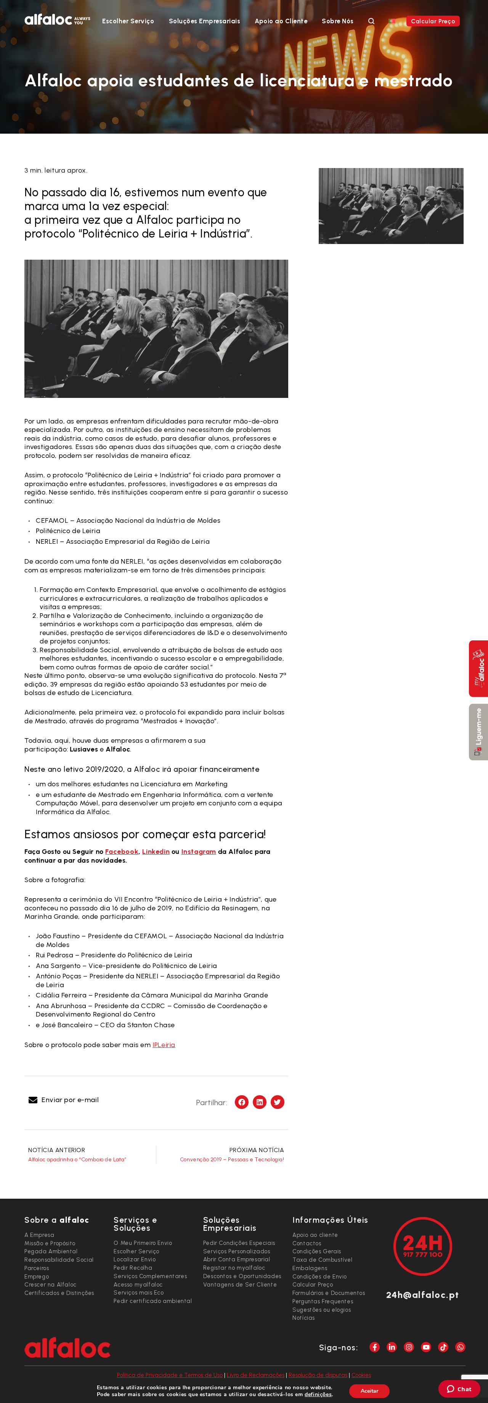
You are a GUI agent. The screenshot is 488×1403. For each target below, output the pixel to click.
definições (318, 1394)
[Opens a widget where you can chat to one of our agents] (459, 1389)
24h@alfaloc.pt (422, 1294)
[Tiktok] (443, 1347)
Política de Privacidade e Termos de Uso (170, 1375)
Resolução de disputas (318, 1375)
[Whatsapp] (460, 1347)
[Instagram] (409, 1347)
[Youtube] (426, 1347)
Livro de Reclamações (255, 1375)
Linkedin (156, 851)
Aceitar (369, 1391)
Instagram (198, 851)
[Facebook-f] (374, 1347)
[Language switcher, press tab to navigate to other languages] (392, 21)
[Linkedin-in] (392, 1347)
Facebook (121, 851)
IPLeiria (163, 1045)
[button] (64, 1100)
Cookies (361, 1375)
